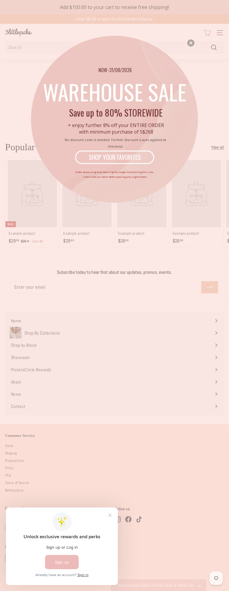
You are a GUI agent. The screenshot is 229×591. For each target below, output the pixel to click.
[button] (190, 43)
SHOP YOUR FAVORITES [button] (115, 157)
